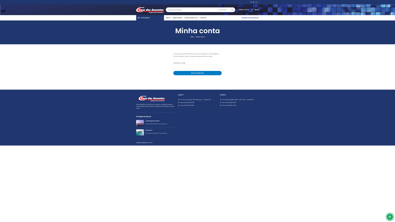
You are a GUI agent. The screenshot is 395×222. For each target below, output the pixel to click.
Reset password (197, 73)
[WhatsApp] (256, 2)
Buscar (232, 9)
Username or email (179, 63)
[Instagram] (253, 2)
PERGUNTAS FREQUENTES (250, 18)
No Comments (163, 124)
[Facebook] (251, 2)
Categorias (222, 10)
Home (192, 37)
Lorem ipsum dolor (152, 121)
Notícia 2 (148, 130)
